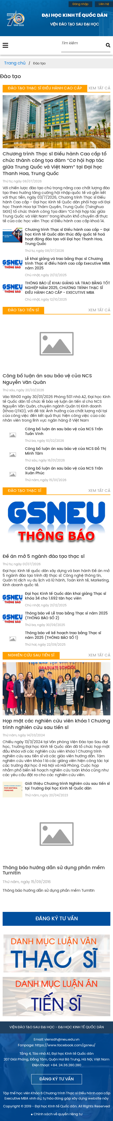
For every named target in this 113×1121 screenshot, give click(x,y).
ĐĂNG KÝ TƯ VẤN (56, 1079)
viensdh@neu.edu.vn (61, 1039)
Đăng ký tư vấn (56, 919)
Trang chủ (14, 63)
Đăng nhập (80, 4)
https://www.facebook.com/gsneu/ (65, 1045)
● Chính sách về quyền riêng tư (56, 1114)
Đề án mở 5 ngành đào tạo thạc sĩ (44, 556)
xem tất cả (99, 88)
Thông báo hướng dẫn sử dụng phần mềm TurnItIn (54, 871)
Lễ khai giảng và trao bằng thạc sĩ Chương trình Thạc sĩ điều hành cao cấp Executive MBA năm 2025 (67, 263)
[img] (5, 45)
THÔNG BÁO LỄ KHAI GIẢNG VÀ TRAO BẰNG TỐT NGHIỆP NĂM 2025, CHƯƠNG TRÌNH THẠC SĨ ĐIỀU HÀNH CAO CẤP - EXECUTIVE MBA (67, 288)
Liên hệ (104, 4)
